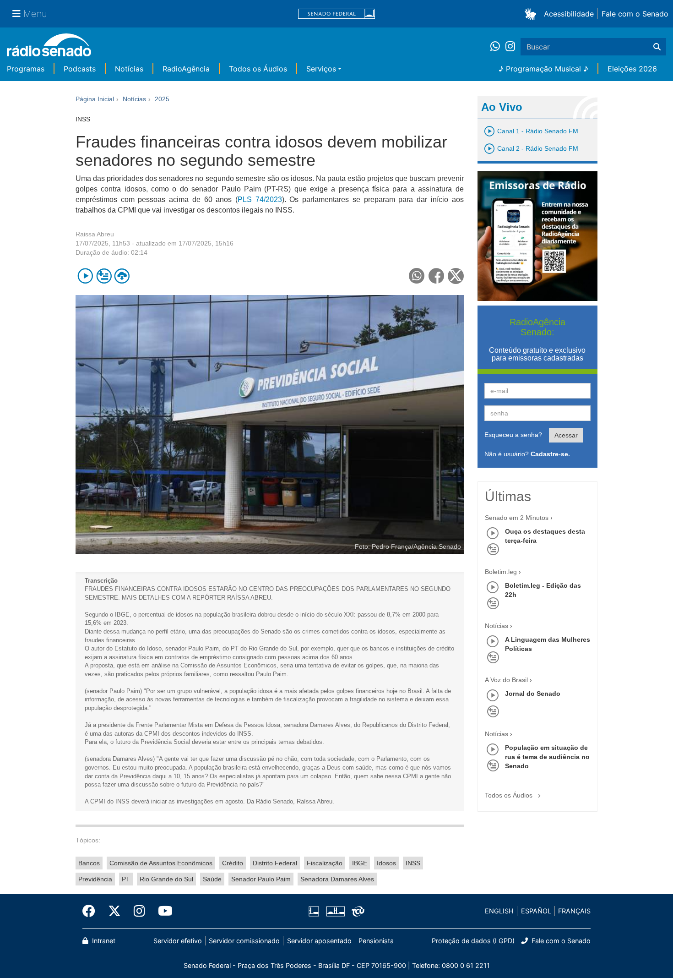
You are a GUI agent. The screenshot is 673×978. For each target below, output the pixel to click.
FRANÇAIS (574, 911)
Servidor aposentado (319, 941)
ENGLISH (499, 911)
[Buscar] (657, 46)
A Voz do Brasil (506, 679)
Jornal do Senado (532, 693)
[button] (532, 13)
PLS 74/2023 (260, 199)
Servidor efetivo (177, 941)
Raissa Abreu (95, 234)
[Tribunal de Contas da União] (356, 911)
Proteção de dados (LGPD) (473, 941)
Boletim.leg (501, 571)
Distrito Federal (275, 863)
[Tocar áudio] (85, 276)
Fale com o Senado (635, 13)
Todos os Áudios (258, 68)
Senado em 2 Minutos (516, 517)
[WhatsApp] (497, 46)
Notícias (129, 68)
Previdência (95, 879)
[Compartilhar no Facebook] (436, 276)
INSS (413, 863)
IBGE (359, 863)
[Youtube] (162, 911)
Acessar (566, 435)
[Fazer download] (122, 276)
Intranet (102, 941)
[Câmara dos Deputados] (315, 911)
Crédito (232, 863)
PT (126, 879)
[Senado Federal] (336, 14)
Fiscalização (324, 863)
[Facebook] (92, 911)
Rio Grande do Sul (166, 879)
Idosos (386, 863)
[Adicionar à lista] (103, 276)
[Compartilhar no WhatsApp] (416, 276)
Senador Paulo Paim (261, 879)
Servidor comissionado (244, 941)
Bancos (89, 863)
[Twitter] (114, 911)
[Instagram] (510, 46)
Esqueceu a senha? (513, 434)
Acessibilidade (569, 13)
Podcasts (80, 68)
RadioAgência (186, 68)
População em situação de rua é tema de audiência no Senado (547, 757)
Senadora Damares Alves (337, 879)
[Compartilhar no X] (456, 276)
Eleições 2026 (632, 68)
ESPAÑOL (536, 911)
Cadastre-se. (550, 454)
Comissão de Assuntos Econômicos (160, 863)
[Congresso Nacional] (335, 911)
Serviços (321, 68)
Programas (25, 68)
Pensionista (376, 941)
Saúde (212, 879)
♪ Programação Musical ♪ (543, 68)
